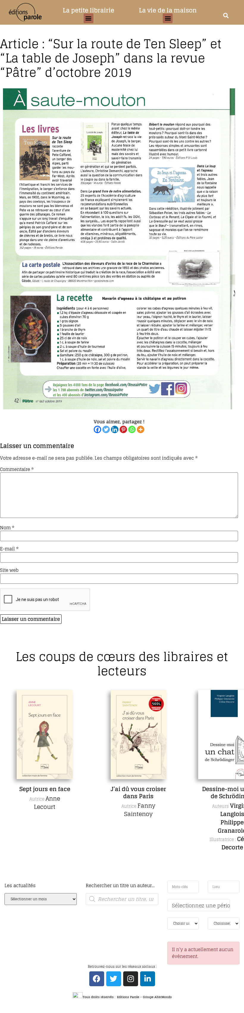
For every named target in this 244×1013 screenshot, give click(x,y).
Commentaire (17, 469)
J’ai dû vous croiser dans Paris (138, 792)
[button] (88, 18)
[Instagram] (130, 978)
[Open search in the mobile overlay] (122, 899)
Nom (7, 527)
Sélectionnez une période (201, 905)
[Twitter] (106, 429)
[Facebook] (97, 429)
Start (119, 879)
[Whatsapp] (132, 429)
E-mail (9, 549)
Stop (124, 879)
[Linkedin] (114, 429)
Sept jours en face (44, 789)
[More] (140, 429)
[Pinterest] (123, 429)
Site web (9, 570)
